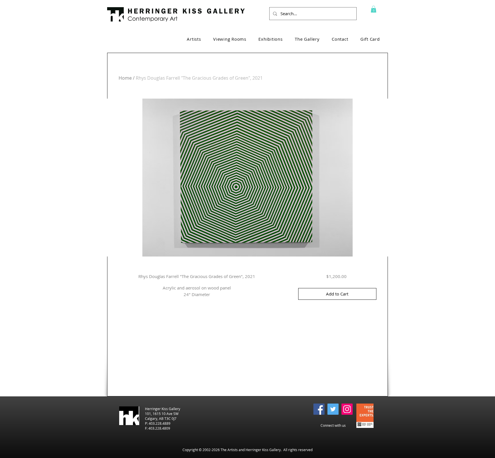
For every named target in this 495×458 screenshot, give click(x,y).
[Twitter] (333, 409)
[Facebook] (319, 409)
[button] (373, 9)
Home (125, 78)
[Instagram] (347, 409)
